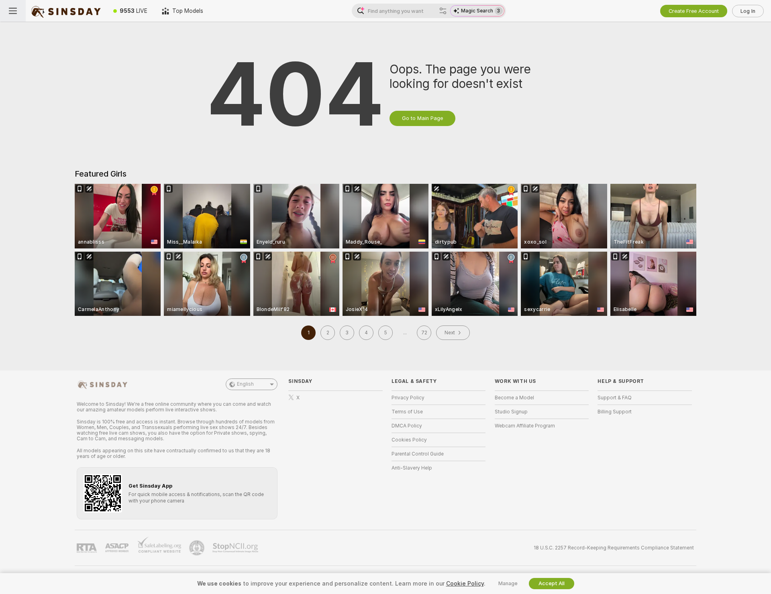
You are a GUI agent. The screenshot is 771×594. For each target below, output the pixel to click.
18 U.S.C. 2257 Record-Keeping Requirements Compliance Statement (614, 548)
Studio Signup (511, 412)
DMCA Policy (407, 426)
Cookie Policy (465, 583)
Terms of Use (407, 412)
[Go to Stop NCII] (236, 548)
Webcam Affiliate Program (525, 426)
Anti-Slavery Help (412, 468)
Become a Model (514, 398)
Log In (747, 11)
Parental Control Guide (418, 454)
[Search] (443, 10)
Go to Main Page (422, 118)
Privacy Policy (408, 398)
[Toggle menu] (13, 11)
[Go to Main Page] (66, 11)
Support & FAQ (615, 398)
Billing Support (615, 412)
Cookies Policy (409, 440)
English (245, 384)
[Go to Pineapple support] (197, 547)
